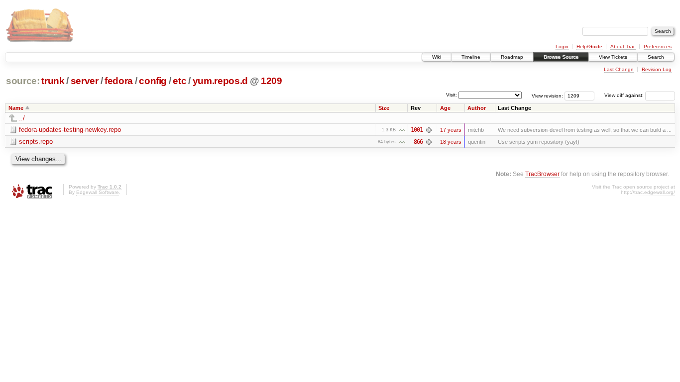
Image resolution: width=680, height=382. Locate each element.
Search (656, 57)
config (153, 81)
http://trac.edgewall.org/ (648, 192)
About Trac (623, 46)
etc (179, 81)
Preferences (658, 46)
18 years (450, 142)
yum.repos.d (220, 81)
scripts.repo (36, 141)
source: (23, 81)
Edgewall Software (97, 192)
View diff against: (624, 95)
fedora (119, 81)
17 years (450, 130)
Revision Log (657, 69)
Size (383, 108)
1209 (271, 81)
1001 (417, 129)
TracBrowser (542, 174)
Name (15, 108)
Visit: (451, 94)
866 (418, 141)
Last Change (619, 69)
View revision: (547, 95)
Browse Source (561, 57)
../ (22, 118)
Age (445, 108)
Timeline (470, 57)
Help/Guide (589, 46)
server (85, 81)
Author (476, 108)
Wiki (436, 57)
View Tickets (613, 57)
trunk (52, 81)
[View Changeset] (429, 129)
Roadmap (512, 57)
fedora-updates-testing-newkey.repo (70, 129)
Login (562, 46)
